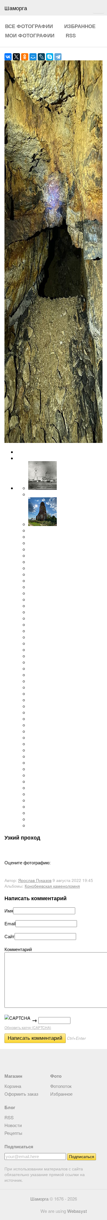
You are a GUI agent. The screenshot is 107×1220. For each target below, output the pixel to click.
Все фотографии (29, 26)
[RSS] (8, 1060)
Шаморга (39, 1198)
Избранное (79, 26)
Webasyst (77, 1211)
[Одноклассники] (24, 56)
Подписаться (18, 1146)
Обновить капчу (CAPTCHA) (27, 1027)
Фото (56, 1076)
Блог (9, 1107)
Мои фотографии (29, 35)
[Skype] (49, 56)
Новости (13, 1125)
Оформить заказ (21, 1094)
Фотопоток (61, 1086)
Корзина (12, 1086)
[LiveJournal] (41, 56)
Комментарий (18, 949)
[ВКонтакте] (8, 56)
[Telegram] (58, 56)
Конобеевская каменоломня (52, 886)
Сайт (9, 936)
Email (9, 923)
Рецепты (13, 1133)
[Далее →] (53, 441)
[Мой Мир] (33, 56)
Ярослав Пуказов (34, 880)
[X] (16, 56)
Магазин (13, 1076)
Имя (8, 910)
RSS (71, 35)
